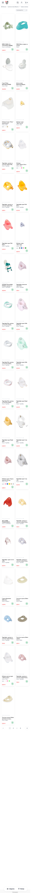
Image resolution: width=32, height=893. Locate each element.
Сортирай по (20, 10)
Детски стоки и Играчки (13, 6)
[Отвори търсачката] (17, 2)
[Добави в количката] (12, 49)
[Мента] (23, 168)
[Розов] (21, 168)
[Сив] (19, 248)
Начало (4, 6)
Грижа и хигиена (24, 6)
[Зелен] (25, 248)
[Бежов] (7, 126)
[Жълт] (9, 484)
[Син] (21, 248)
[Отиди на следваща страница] (27, 728)
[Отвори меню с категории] (3, 2)
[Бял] (5, 126)
